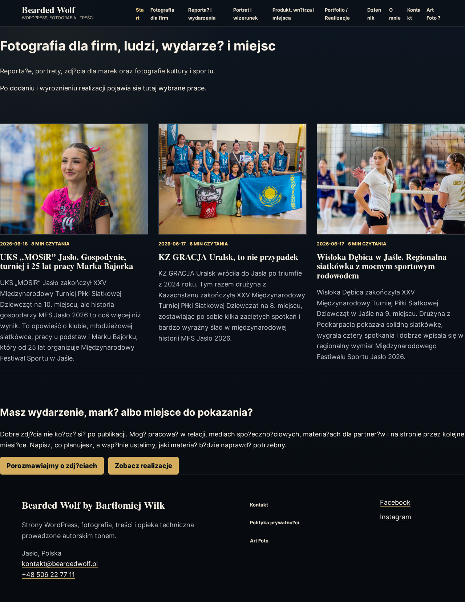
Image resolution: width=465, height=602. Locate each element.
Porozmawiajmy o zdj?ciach (52, 465)
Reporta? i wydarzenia (202, 14)
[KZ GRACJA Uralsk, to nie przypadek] (232, 179)
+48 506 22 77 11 (48, 574)
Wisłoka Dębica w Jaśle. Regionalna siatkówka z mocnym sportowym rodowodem (382, 266)
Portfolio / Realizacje (337, 14)
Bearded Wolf (48, 9)
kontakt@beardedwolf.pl (60, 564)
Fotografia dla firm (162, 14)
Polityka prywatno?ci (274, 522)
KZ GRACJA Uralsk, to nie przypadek (228, 257)
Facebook (395, 502)
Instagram (395, 517)
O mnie (395, 14)
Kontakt (414, 14)
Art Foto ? (433, 14)
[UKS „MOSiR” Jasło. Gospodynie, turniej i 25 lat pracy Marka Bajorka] (74, 179)
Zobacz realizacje (143, 465)
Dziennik (374, 14)
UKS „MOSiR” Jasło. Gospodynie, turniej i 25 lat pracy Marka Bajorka (66, 261)
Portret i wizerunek (245, 14)
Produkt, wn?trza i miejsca (293, 14)
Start (140, 14)
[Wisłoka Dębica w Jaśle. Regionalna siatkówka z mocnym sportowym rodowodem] (391, 179)
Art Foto (259, 541)
